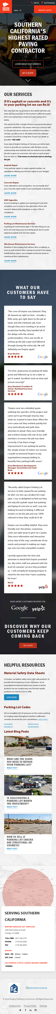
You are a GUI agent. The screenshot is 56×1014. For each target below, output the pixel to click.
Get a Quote (27, 72)
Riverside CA (8, 727)
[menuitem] (45, 9)
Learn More (10, 175)
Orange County (33, 724)
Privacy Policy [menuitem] (30, 1005)
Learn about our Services (28, 64)
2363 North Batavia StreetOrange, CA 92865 (15, 931)
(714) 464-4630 (21, 945)
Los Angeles (8, 724)
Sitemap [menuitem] (43, 1005)
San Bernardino (33, 727)
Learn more (42, 719)
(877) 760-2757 (21, 938)
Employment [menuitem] (15, 1005)
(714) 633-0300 (21, 941)
